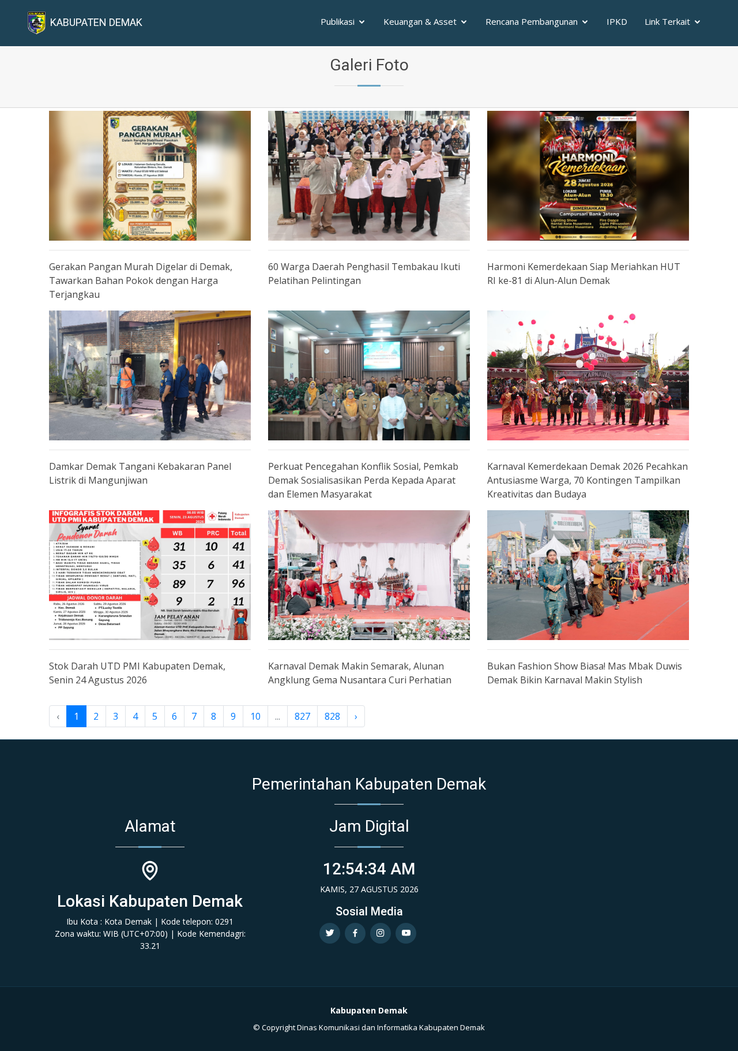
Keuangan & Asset (420, 21)
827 (302, 716)
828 (332, 716)
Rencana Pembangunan (531, 21)
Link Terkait (667, 21)
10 (255, 716)
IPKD (617, 21)
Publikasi (338, 21)
